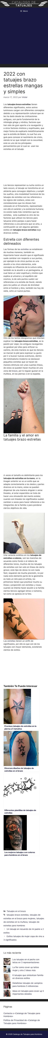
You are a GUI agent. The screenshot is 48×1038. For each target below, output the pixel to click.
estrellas (25, 249)
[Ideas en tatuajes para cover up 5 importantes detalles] (6, 994)
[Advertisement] (24, 40)
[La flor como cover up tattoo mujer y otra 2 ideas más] (6, 970)
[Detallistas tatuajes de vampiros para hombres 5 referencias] (6, 986)
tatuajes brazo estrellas (18, 915)
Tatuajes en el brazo (16, 911)
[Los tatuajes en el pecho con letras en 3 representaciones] (6, 962)
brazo (14, 371)
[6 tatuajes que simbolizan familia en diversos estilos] (6, 978)
